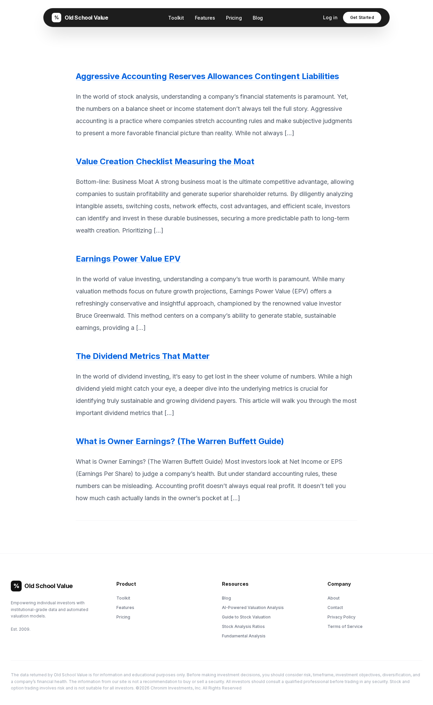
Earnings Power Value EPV (128, 259)
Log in (330, 17)
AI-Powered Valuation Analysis (253, 607)
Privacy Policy (341, 616)
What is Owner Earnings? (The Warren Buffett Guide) (180, 441)
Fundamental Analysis (244, 635)
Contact (335, 607)
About (333, 598)
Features (205, 18)
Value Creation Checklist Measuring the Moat (165, 161)
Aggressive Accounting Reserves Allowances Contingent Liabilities (207, 76)
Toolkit (176, 18)
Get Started (362, 17)
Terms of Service (345, 626)
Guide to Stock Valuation (246, 616)
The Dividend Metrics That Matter (143, 356)
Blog (258, 18)
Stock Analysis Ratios (243, 626)
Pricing (234, 18)
